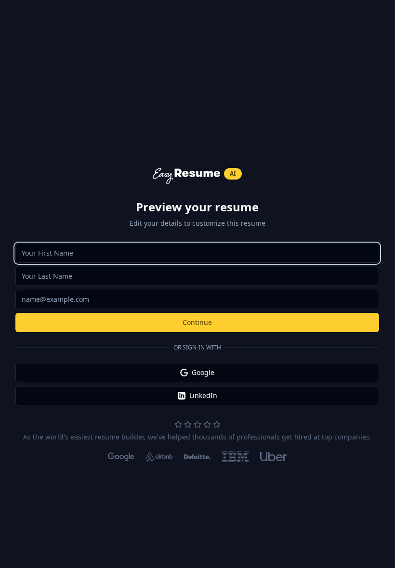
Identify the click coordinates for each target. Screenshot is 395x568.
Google (203, 372)
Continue (197, 322)
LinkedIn (203, 395)
